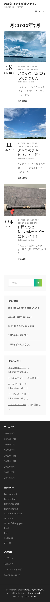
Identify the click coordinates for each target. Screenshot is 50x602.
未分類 (7, 542)
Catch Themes (30, 596)
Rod (6, 533)
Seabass (8, 537)
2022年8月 (9, 466)
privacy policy (36, 593)
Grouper (8, 518)
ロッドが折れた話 (17, 394)
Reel (6, 528)
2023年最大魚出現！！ (19, 335)
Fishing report (30, 66)
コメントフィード (13, 569)
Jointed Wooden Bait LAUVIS (23, 307)
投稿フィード (11, 563)
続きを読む (22, 101)
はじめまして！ (16, 383)
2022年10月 (10, 461)
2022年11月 (10, 455)
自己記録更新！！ (17, 367)
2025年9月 (9, 433)
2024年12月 (10, 439)
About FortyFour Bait (20, 316)
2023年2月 (9, 450)
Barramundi (10, 494)
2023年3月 (9, 444)
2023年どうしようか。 (19, 344)
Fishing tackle (11, 508)
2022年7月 (9, 472)
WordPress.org (12, 574)
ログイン (8, 558)
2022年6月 (9, 477)
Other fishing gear (13, 523)
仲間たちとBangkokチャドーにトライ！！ (31, 231)
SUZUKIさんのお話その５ (21, 326)
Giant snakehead (28, 69)
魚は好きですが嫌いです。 (21, 3)
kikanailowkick (27, 82)
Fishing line (10, 499)
